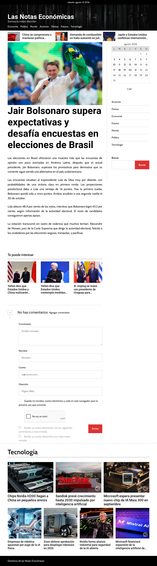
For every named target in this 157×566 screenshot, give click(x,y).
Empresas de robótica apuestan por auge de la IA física (24, 545)
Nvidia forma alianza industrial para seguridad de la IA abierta (95, 545)
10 (114, 64)
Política (24, 26)
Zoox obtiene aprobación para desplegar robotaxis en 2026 (59, 545)
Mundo (33, 26)
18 (119, 69)
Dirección (23, 384)
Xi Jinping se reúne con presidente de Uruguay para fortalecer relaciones (86, 291)
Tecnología (76, 26)
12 (125, 64)
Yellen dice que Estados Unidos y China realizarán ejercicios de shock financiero (19, 292)
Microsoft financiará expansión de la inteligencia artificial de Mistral (130, 546)
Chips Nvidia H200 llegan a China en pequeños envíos (28, 498)
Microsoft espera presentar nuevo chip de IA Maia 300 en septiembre (126, 500)
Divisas (55, 26)
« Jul (129, 88)
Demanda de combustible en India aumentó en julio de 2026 (85, 38)
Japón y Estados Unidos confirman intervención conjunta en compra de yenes (132, 39)
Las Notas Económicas (41, 17)
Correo (22, 367)
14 (135, 64)
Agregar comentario (59, 312)
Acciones (44, 26)
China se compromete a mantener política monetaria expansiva (37, 38)
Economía (13, 26)
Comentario (25, 324)
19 (125, 69)
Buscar (115, 157)
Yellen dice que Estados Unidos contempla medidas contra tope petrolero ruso (54, 292)
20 (130, 69)
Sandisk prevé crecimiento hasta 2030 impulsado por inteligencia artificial (76, 500)
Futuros (64, 26)
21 (136, 69)
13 (130, 64)
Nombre (23, 350)
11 (119, 64)
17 (114, 69)
